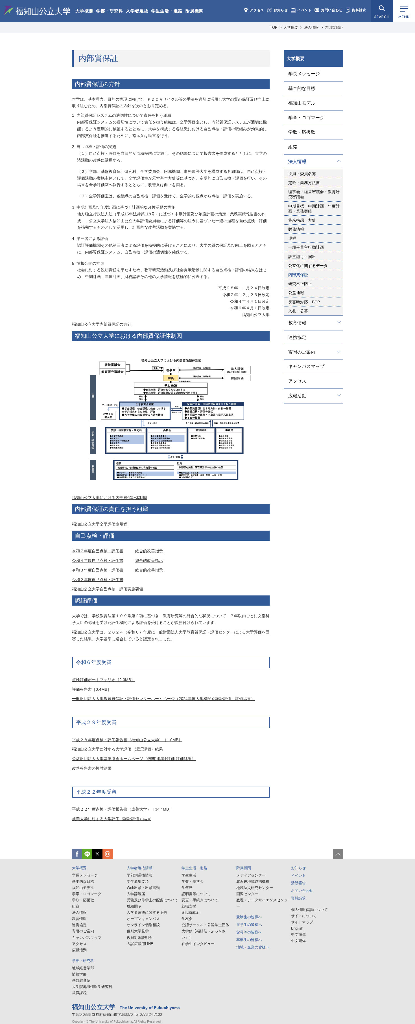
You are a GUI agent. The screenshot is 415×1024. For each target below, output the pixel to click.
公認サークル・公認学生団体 (205, 925)
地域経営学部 (83, 968)
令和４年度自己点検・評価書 (97, 560)
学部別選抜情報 (139, 875)
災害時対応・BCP (304, 302)
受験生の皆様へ (249, 917)
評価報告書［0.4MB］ (91, 689)
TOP (274, 27)
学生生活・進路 (167, 10)
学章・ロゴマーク (306, 117)
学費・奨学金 (193, 881)
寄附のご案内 (301, 352)
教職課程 (79, 993)
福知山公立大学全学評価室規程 (99, 524)
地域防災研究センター (254, 888)
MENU (403, 16)
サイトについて (304, 916)
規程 (292, 238)
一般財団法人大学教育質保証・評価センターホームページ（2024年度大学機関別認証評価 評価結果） (163, 698)
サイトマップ (302, 922)
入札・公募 (298, 311)
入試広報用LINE (140, 944)
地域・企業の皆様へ (252, 947)
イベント (304, 10)
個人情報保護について (309, 910)
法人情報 (311, 27)
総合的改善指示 (149, 551)
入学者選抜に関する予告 (147, 912)
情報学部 (79, 974)
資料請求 (359, 10)
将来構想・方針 (302, 220)
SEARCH (382, 16)
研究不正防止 (300, 283)
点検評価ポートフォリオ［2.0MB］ (103, 679)
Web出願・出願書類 (143, 888)
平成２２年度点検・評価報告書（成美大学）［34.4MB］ (122, 809)
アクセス (257, 10)
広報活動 (297, 395)
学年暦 (187, 888)
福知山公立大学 (37, 10)
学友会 (187, 919)
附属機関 (194, 10)
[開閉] (339, 161)
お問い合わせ (331, 10)
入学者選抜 (137, 10)
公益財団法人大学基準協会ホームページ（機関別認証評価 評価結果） (134, 758)
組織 (292, 146)
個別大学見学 (138, 931)
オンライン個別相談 (143, 925)
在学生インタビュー (198, 944)
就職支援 (189, 906)
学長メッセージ (304, 73)
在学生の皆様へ (249, 925)
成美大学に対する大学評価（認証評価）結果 (111, 818)
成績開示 (134, 906)
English (297, 928)
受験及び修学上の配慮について (152, 900)
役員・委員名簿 (302, 173)
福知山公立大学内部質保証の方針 (101, 324)
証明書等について (196, 894)
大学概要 (84, 10)
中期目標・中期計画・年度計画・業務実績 (314, 208)
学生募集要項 (138, 881)
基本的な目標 (301, 88)
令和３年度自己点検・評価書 (97, 570)
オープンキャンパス (143, 919)
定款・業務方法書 (304, 182)
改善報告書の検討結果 (92, 768)
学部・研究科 (109, 10)
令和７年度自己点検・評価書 (97, 551)
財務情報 (296, 229)
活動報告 (298, 883)
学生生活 (189, 875)
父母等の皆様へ (249, 932)
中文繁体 (298, 941)
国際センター (247, 894)
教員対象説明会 (139, 937)
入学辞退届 (136, 894)
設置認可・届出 (302, 256)
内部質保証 (298, 274)
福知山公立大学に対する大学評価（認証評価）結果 (117, 749)
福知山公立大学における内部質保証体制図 (109, 497)
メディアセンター (251, 875)
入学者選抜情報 (139, 868)
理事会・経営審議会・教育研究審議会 (314, 194)
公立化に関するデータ (308, 265)
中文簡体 (298, 934)
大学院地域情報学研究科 (92, 987)
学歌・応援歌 (301, 132)
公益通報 (296, 292)
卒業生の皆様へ (249, 940)
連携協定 (297, 337)
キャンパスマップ (306, 366)
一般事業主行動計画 (306, 247)
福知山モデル (301, 103)
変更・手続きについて (200, 900)
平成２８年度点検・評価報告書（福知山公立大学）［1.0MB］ (127, 740)
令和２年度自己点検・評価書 (97, 579)
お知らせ (281, 10)
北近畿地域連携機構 (252, 881)
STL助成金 (190, 912)
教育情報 (297, 322)
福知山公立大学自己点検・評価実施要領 (107, 589)
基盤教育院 (81, 980)
